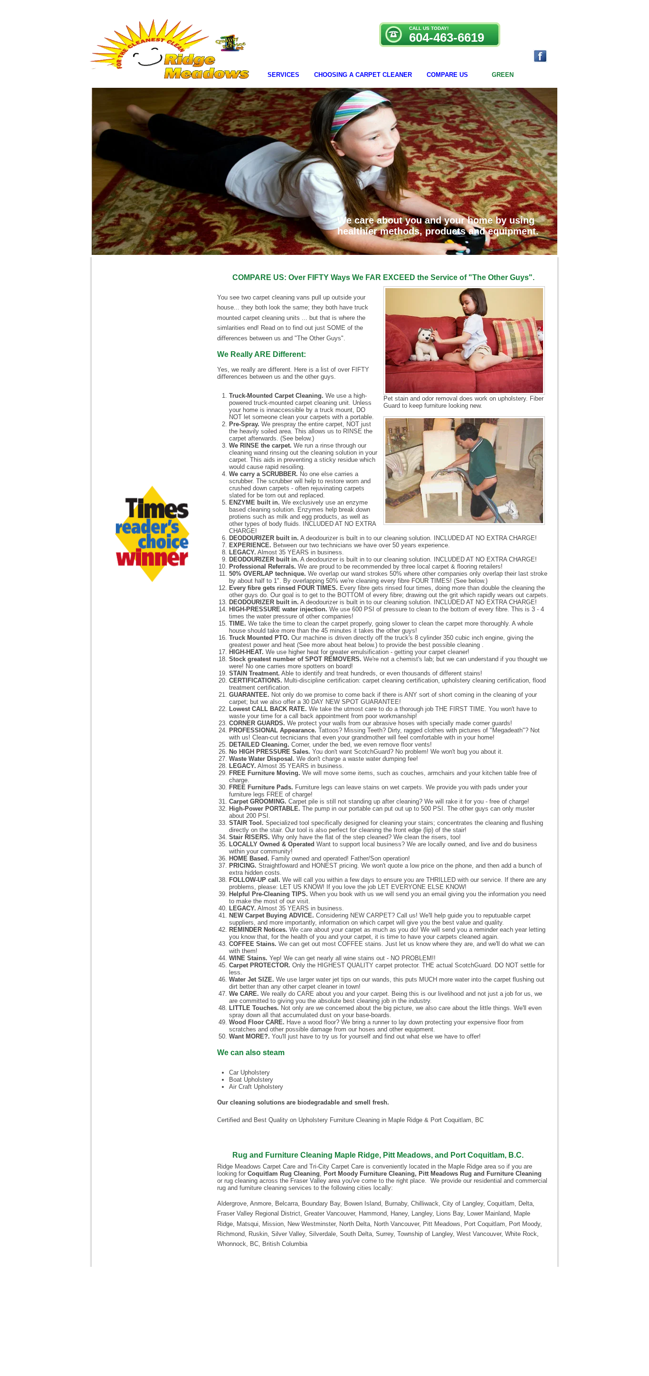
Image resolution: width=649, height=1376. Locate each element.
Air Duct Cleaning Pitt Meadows (244, 1328)
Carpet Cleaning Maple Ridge (173, 1328)
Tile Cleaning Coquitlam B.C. (476, 1328)
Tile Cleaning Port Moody (411, 1328)
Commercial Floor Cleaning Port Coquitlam (331, 1328)
